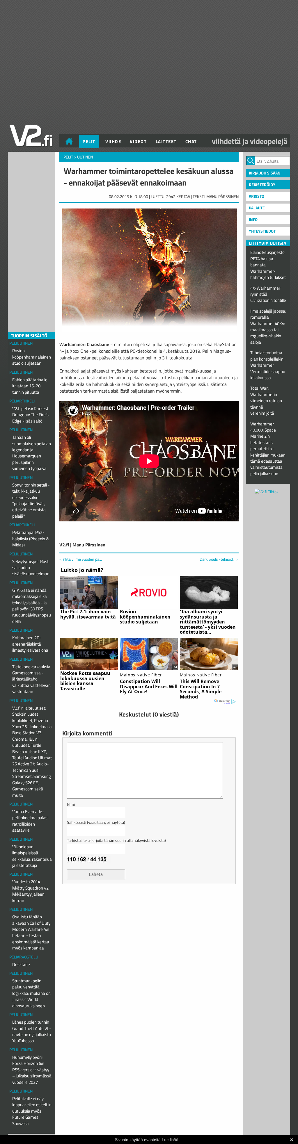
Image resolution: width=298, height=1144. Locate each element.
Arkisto (256, 196)
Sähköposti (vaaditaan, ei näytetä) (96, 822)
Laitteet (166, 141)
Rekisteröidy (262, 184)
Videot (138, 141)
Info (253, 219)
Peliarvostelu (23, 957)
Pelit (89, 141)
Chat (191, 141)
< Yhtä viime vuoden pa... (80, 559)
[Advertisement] (149, 903)
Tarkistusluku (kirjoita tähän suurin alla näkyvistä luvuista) (116, 840)
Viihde (113, 141)
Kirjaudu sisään (265, 173)
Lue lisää (170, 1139)
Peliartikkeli (22, 401)
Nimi (71, 804)
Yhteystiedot (262, 231)
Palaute (257, 208)
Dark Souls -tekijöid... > (219, 559)
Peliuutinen (21, 343)
